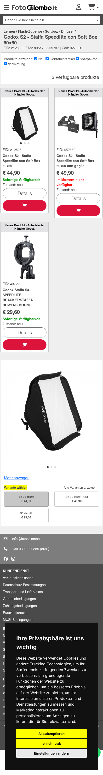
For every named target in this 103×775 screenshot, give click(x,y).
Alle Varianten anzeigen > (81, 487)
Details (24, 193)
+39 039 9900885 (25, 548)
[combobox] (51, 20)
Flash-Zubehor (30, 31)
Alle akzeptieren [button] (51, 734)
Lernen (9, 31)
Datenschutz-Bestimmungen (24, 584)
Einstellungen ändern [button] (51, 753)
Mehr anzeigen (16, 478)
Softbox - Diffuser (59, 31)
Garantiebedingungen (19, 598)
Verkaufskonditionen (18, 577)
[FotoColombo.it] (34, 7)
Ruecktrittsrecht (15, 612)
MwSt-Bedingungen (18, 619)
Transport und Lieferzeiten (23, 591)
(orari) (44, 548)
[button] (82, 7)
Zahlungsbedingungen (20, 605)
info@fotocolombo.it (27, 538)
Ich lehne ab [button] (51, 743)
